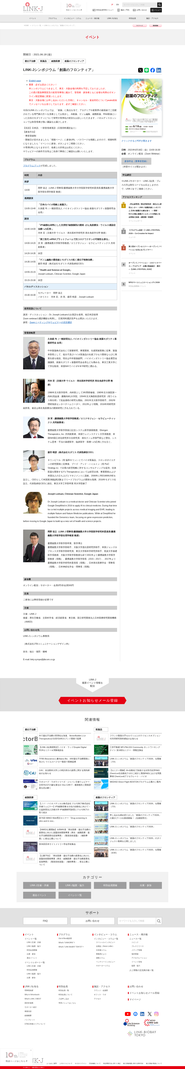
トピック (135, 942)
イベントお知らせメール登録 (144, 993)
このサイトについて (65, 1063)
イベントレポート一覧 (35, 962)
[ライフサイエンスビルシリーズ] (131, 1022)
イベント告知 (137, 962)
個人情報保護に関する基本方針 (133, 1063)
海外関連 (135, 954)
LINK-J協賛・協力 (74, 885)
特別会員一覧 (64, 990)
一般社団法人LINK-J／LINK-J (35, 7)
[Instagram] (156, 1014)
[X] (150, 1014)
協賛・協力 (136, 966)
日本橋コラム (101, 950)
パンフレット (30, 1020)
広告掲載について (95, 1063)
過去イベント (39, 895)
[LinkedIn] (142, 1014)
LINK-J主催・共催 (39, 885)
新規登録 (155, 25)
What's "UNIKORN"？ (67, 943)
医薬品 (43, 61)
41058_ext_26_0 (129, 80)
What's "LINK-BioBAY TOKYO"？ (71, 947)
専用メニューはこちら (67, 1003)
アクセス (97, 999)
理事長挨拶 (29, 990)
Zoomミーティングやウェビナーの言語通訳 (51, 322)
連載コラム (100, 958)
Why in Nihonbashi (32, 995)
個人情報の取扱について (154, 1063)
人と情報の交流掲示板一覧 (141, 970)
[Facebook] (135, 1014)
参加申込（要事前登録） (136, 161)
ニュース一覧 (135, 939)
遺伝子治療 (30, 61)
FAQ (45, 921)
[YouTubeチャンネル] (128, 1014)
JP (112, 5)
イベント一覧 (37, 25)
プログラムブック (31, 165)
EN (117, 5)
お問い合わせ (92, 921)
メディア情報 (137, 950)
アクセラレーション (139, 958)
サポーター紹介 (31, 1007)
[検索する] (159, 4)
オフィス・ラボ (100, 995)
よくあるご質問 (52, 1063)
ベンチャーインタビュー (105, 962)
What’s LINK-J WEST (33, 999)
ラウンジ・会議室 (101, 990)
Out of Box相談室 (65, 938)
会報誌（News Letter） (105, 946)
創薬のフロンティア (74, 61)
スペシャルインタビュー (105, 942)
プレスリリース (138, 946)
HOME (26, 25)
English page (35, 80)
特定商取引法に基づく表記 (112, 1063)
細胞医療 (55, 61)
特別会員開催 (110, 885)
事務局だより (101, 954)
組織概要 (28, 1016)
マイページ (139, 25)
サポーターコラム (103, 966)
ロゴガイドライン (80, 1063)
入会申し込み (64, 999)
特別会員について (65, 995)
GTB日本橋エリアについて (35, 1024)
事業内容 (28, 1011)
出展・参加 (145, 885)
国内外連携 (29, 1003)
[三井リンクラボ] (152, 1022)
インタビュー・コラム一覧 (106, 939)
